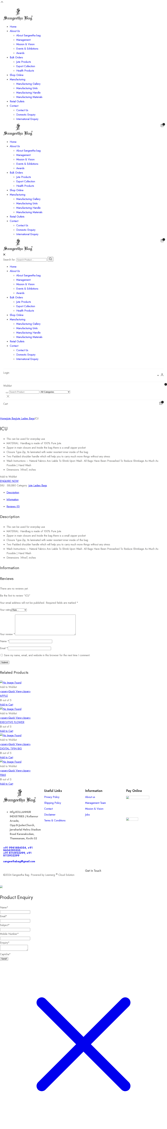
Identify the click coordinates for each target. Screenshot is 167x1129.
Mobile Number (9, 934)
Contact (14, 106)
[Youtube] (125, 876)
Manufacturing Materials (29, 97)
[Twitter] (116, 876)
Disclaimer (49, 814)
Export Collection (25, 66)
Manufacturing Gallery (28, 84)
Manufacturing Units (27, 88)
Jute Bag (11, 418)
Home (13, 27)
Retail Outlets (17, 101)
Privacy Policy (51, 797)
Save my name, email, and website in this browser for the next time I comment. (47, 655)
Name (4, 641)
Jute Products (23, 62)
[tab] (87, 492)
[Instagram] (107, 876)
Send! (4, 959)
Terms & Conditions (55, 820)
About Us (15, 31)
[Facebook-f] (89, 876)
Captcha (5, 954)
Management (23, 40)
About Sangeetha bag (28, 35)
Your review (7, 634)
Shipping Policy (52, 803)
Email (4, 648)
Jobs (87, 814)
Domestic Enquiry (25, 115)
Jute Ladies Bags (25, 418)
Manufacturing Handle (28, 93)
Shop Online (16, 75)
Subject (5, 925)
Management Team (95, 803)
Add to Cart (6, 705)
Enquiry (4, 943)
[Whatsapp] (98, 876)
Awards (20, 53)
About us (90, 797)
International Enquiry (27, 119)
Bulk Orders (16, 57)
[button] (8, 477)
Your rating (6, 610)
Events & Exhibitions (27, 49)
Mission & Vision (25, 44)
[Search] (50, 259)
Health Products (25, 71)
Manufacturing (17, 79)
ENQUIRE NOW (9, 481)
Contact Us (22, 110)
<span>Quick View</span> (15, 691)
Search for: (9, 260)
